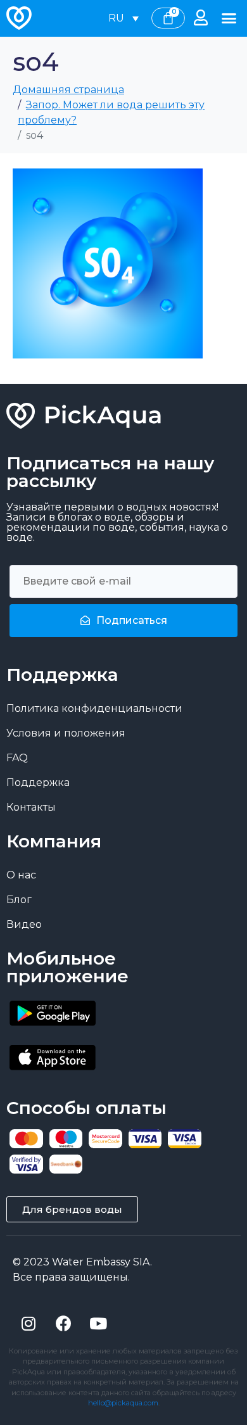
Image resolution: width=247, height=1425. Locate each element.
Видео (24, 924)
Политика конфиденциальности (94, 708)
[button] (229, 18)
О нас (21, 875)
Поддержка (38, 782)
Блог (19, 900)
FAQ (17, 758)
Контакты (31, 807)
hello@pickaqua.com (123, 1402)
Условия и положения (65, 733)
